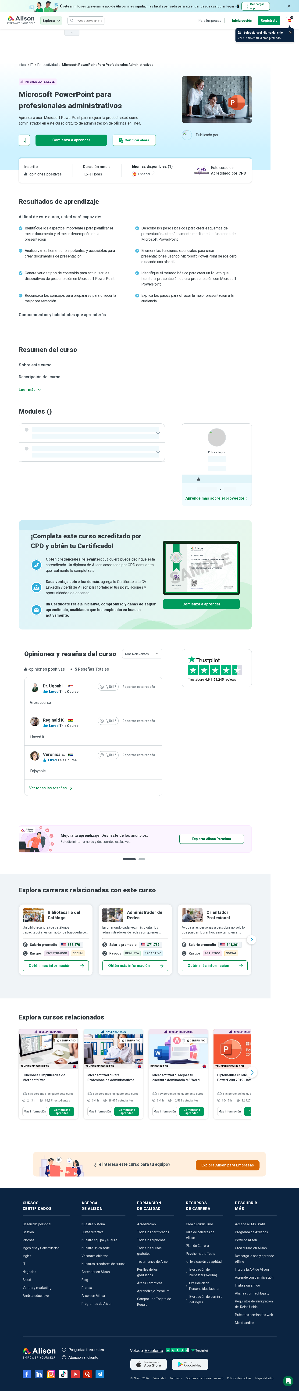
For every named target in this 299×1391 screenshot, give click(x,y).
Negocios (29, 1272)
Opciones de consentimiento (204, 1378)
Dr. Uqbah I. (54, 685)
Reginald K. (54, 720)
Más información (35, 1111)
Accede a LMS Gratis (250, 1224)
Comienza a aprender (71, 140)
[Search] (72, 20)
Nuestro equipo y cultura (99, 1240)
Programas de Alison (97, 1303)
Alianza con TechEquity (252, 1293)
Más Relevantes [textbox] (137, 654)
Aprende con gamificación (254, 1277)
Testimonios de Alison (153, 1261)
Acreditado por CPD (228, 173)
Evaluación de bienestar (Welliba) (203, 1272)
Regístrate (269, 20)
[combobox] (142, 654)
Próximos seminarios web (254, 1315)
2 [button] (139, 862)
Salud (27, 1280)
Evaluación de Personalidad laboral (204, 1286)
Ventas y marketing (37, 1288)
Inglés (27, 1256)
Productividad (47, 65)
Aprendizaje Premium (153, 1291)
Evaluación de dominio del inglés (205, 1299)
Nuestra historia (93, 1224)
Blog (85, 1280)
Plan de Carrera (197, 1246)
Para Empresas (210, 20)
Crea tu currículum (199, 1224)
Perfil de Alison (246, 1240)
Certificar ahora (137, 140)
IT (31, 65)
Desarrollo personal (37, 1224)
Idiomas (28, 1240)
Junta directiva (92, 1232)
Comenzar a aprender (62, 1111)
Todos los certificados (153, 1232)
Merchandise (244, 1323)
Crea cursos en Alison (251, 1248)
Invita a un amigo (247, 1285)
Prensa (87, 1288)
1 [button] (127, 862)
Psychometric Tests (200, 1253)
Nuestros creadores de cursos (103, 1264)
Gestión (28, 1232)
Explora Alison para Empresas (227, 1165)
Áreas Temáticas (149, 1283)
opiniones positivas (45, 174)
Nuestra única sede (96, 1248)
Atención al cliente (83, 1357)
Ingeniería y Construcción (41, 1248)
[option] (135, 940)
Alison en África (93, 1296)
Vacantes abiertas (95, 1256)
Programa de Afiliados (251, 1232)
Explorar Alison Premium (89, 839)
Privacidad (159, 1378)
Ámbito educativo (36, 1296)
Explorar (49, 20)
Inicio (22, 65)
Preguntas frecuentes (86, 1350)
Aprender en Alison (96, 1272)
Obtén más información (49, 965)
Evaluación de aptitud (206, 1261)
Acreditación (146, 1224)
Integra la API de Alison (252, 1269)
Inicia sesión (242, 20)
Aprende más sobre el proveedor (215, 498)
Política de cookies (239, 1378)
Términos (176, 1378)
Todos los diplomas (151, 1240)
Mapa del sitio (264, 1378)
